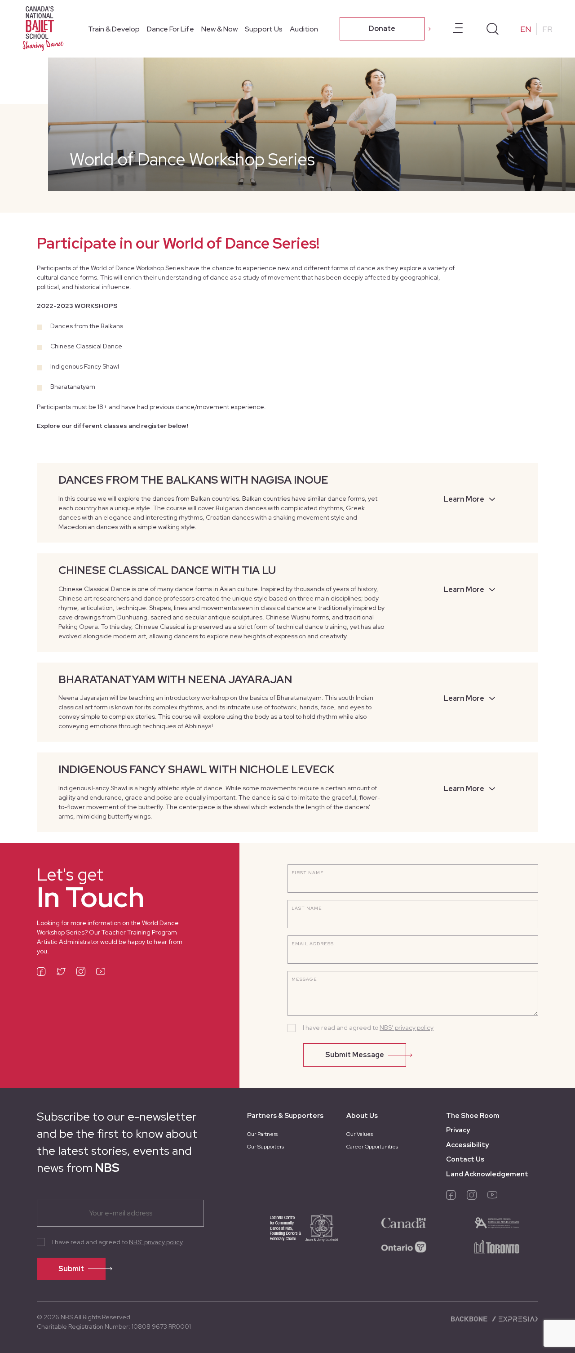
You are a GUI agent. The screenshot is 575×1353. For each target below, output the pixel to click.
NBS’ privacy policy (406, 1028)
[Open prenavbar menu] (458, 29)
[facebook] (41, 973)
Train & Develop (114, 29)
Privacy (458, 1130)
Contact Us (465, 1159)
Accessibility (467, 1144)
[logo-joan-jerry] (294, 1234)
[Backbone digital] (470, 1318)
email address (313, 944)
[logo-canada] (403, 1222)
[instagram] (80, 973)
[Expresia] (514, 1318)
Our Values (359, 1134)
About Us (362, 1115)
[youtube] (100, 973)
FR (547, 29)
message (304, 979)
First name (308, 873)
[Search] (493, 29)
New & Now (219, 29)
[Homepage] (44, 28)
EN (525, 29)
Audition (304, 29)
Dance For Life (170, 29)
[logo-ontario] (403, 1246)
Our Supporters (265, 1146)
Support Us (264, 29)
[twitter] (61, 973)
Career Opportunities (372, 1146)
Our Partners (262, 1134)
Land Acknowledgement (487, 1174)
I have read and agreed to (368, 1028)
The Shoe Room (473, 1115)
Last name (307, 908)
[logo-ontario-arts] (496, 1222)
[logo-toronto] (496, 1246)
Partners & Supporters (285, 1115)
